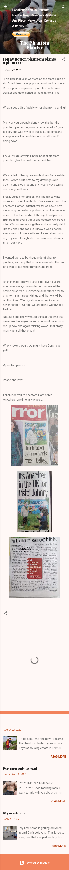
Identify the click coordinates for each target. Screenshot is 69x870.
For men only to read (20, 768)
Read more (58, 756)
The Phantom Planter (34, 45)
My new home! (14, 813)
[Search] (63, 8)
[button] (63, 60)
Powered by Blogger (37, 862)
